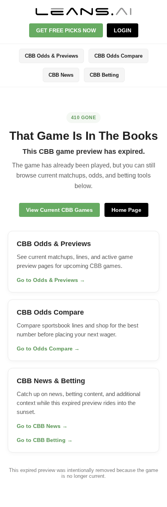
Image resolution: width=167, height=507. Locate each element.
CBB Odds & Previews (51, 56)
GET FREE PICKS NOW (66, 30)
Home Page (126, 210)
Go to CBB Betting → (45, 440)
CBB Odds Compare (118, 56)
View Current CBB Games (59, 210)
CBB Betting (104, 75)
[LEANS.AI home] (83, 11)
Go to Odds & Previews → (51, 280)
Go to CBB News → (42, 426)
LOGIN (122, 30)
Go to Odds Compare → (48, 348)
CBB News (61, 75)
